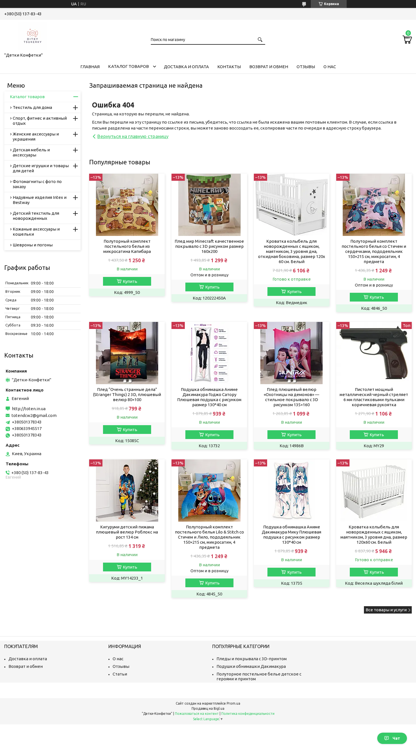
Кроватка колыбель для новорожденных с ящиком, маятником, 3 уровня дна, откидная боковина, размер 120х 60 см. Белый (291, 251)
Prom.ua (233, 703)
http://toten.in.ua (29, 408)
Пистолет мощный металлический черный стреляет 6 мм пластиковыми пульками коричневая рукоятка (374, 397)
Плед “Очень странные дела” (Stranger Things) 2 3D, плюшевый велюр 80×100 (127, 394)
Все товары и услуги (386, 609)
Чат (396, 738)
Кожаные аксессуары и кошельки (36, 231)
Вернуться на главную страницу (132, 136)
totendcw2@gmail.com (34, 415)
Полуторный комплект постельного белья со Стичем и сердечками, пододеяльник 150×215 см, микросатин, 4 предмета (374, 251)
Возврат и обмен (268, 66)
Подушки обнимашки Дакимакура (251, 666)
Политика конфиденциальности (248, 713)
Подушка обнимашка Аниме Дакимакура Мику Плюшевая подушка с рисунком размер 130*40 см (291, 534)
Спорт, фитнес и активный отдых (40, 121)
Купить (130, 281)
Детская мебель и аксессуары (31, 152)
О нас (329, 66)
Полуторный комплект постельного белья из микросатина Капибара (127, 246)
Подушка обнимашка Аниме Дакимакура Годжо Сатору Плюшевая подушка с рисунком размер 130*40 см (209, 397)
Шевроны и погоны (33, 244)
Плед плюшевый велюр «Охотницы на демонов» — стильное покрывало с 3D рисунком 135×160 (291, 397)
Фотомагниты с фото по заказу (37, 184)
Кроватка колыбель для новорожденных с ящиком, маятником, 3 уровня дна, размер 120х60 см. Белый (373, 534)
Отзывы (306, 66)
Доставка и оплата (186, 66)
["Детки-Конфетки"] (32, 35)
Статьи (120, 674)
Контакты (229, 66)
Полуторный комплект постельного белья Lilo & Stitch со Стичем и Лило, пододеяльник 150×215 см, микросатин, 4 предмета (209, 537)
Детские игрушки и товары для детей (41, 168)
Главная (90, 66)
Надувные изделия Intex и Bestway (40, 200)
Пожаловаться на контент (197, 713)
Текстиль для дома (32, 107)
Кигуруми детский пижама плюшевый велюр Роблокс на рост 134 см (127, 531)
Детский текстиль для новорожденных (36, 216)
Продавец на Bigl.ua (208, 708)
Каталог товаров (128, 66)
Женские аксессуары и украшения (36, 136)
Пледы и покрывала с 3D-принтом (251, 658)
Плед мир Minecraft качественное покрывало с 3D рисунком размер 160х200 (209, 246)
